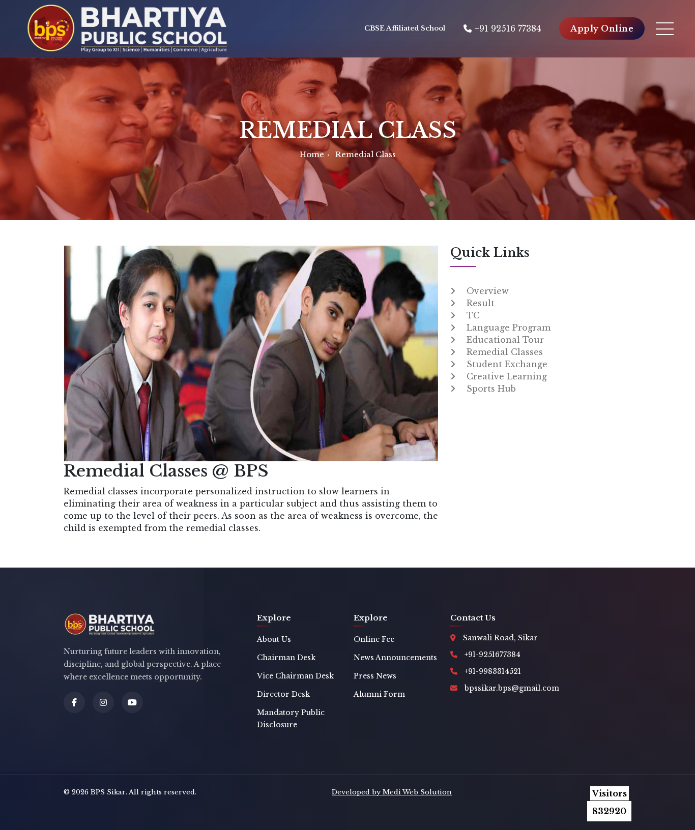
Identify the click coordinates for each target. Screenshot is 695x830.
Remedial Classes (505, 352)
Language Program (509, 327)
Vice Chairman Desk (295, 675)
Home (312, 154)
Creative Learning (507, 376)
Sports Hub (491, 388)
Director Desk (283, 694)
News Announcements (395, 657)
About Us (274, 639)
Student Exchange (507, 364)
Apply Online (601, 28)
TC (473, 315)
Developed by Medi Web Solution (392, 792)
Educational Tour (505, 340)
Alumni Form (379, 694)
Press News (375, 675)
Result (481, 303)
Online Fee (374, 639)
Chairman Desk (286, 657)
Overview (488, 291)
